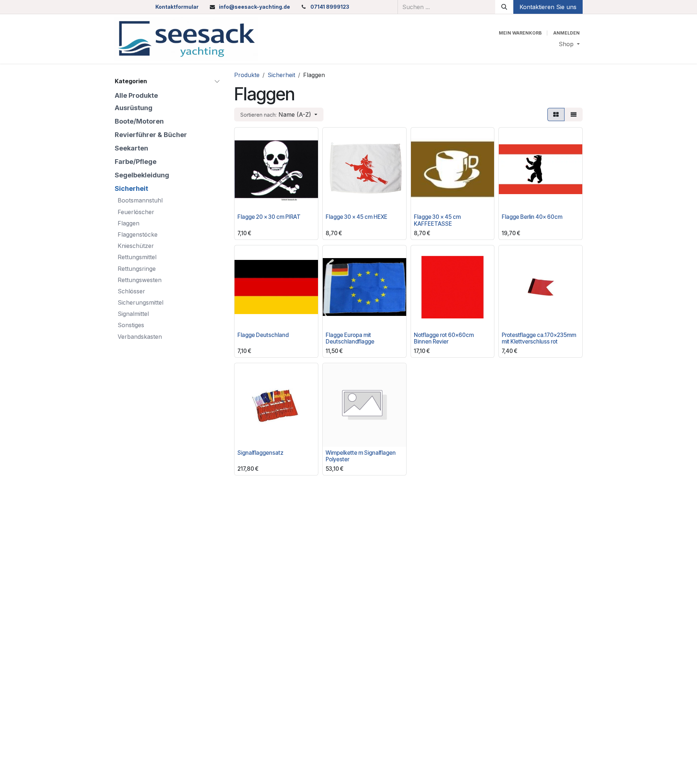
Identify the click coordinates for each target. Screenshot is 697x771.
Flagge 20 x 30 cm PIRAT (269, 216)
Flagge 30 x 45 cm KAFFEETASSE (437, 220)
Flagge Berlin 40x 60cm (532, 216)
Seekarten (131, 148)
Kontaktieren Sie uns (547, 7)
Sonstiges (131, 325)
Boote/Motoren (139, 121)
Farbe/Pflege (135, 161)
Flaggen (128, 222)
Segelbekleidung (142, 175)
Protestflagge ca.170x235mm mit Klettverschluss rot (539, 338)
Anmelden (566, 33)
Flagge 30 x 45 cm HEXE (356, 216)
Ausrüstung (133, 107)
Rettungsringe (137, 268)
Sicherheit (131, 188)
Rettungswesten (140, 279)
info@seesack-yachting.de (254, 7)
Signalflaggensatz (260, 452)
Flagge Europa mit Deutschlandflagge (350, 338)
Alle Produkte (136, 95)
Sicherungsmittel (140, 302)
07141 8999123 (329, 7)
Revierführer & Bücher (151, 134)
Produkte (247, 75)
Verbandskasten (140, 336)
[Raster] (556, 114)
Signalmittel (133, 313)
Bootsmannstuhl (140, 200)
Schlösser (131, 290)
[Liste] (573, 114)
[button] (278, 114)
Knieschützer (136, 245)
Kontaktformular (177, 7)
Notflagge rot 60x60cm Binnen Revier (444, 338)
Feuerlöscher (136, 211)
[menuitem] (569, 44)
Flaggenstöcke (138, 234)
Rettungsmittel (137, 257)
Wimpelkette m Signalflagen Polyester (361, 456)
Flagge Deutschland (263, 335)
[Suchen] (504, 7)
